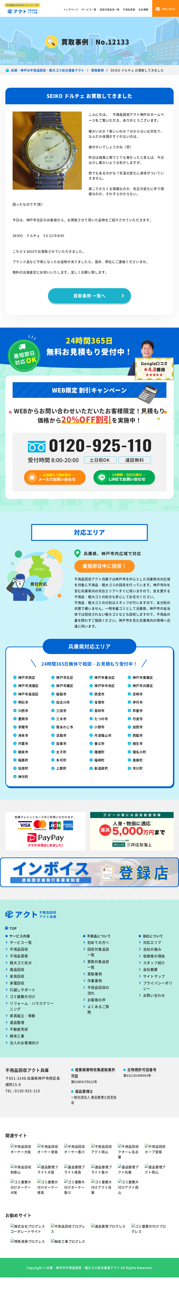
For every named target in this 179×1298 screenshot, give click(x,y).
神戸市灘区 (64, 685)
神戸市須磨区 (28, 685)
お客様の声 (96, 999)
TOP (13, 928)
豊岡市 (23, 718)
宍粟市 (23, 743)
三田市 (61, 710)
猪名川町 (139, 751)
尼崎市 (138, 694)
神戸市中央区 (104, 685)
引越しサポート (22, 989)
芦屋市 (138, 710)
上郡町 (61, 768)
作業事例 (94, 980)
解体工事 (17, 1035)
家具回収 (17, 976)
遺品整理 (17, 1022)
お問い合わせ (154, 995)
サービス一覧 (89, 9)
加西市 (138, 726)
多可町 (61, 760)
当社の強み (152, 949)
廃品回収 (17, 969)
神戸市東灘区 (143, 677)
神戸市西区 (26, 677)
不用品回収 (19, 949)
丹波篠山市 (103, 735)
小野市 (99, 726)
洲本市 (23, 735)
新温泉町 (101, 768)
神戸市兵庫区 (143, 685)
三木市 (61, 718)
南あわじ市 (64, 726)
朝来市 (23, 751)
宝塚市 (99, 702)
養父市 (99, 743)
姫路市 (61, 694)
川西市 (23, 710)
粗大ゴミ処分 (21, 962)
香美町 (138, 760)
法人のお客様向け (24, 1042)
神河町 (23, 776)
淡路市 (61, 735)
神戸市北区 (64, 677)
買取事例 (94, 973)
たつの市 (101, 718)
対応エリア (152, 942)
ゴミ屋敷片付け (22, 996)
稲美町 (23, 760)
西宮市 (99, 694)
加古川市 (63, 702)
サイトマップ (154, 976)
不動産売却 (19, 1029)
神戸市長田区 (28, 694)
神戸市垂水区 (104, 677)
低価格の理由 (154, 955)
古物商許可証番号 (142, 1069)
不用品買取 (129, 9)
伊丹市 (138, 702)
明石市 (23, 702)
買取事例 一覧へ (89, 296)
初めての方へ (98, 942)
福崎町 (99, 760)
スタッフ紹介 (154, 962)
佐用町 (23, 768)
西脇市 (138, 735)
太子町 (61, 751)
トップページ (70, 9)
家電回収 (17, 982)
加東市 (61, 743)
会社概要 (143, 9)
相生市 (138, 743)
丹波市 (138, 718)
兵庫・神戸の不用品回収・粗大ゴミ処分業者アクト (83, 1267)
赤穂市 (23, 726)
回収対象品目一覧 (110, 9)
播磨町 (99, 751)
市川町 (138, 768)
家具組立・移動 (22, 1015)
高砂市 (99, 710)
